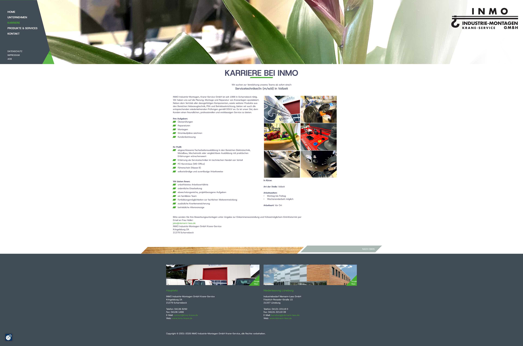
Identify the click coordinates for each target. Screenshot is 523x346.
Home (11, 12)
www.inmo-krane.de (182, 318)
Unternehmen (17, 17)
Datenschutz (14, 51)
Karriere (13, 23)
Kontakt (13, 33)
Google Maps (256, 282)
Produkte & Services (22, 28)
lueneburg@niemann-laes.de (285, 315)
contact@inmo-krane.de (186, 315)
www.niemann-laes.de (280, 318)
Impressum (13, 55)
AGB (9, 59)
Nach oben (368, 249)
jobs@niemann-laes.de (184, 223)
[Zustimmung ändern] (8, 337)
